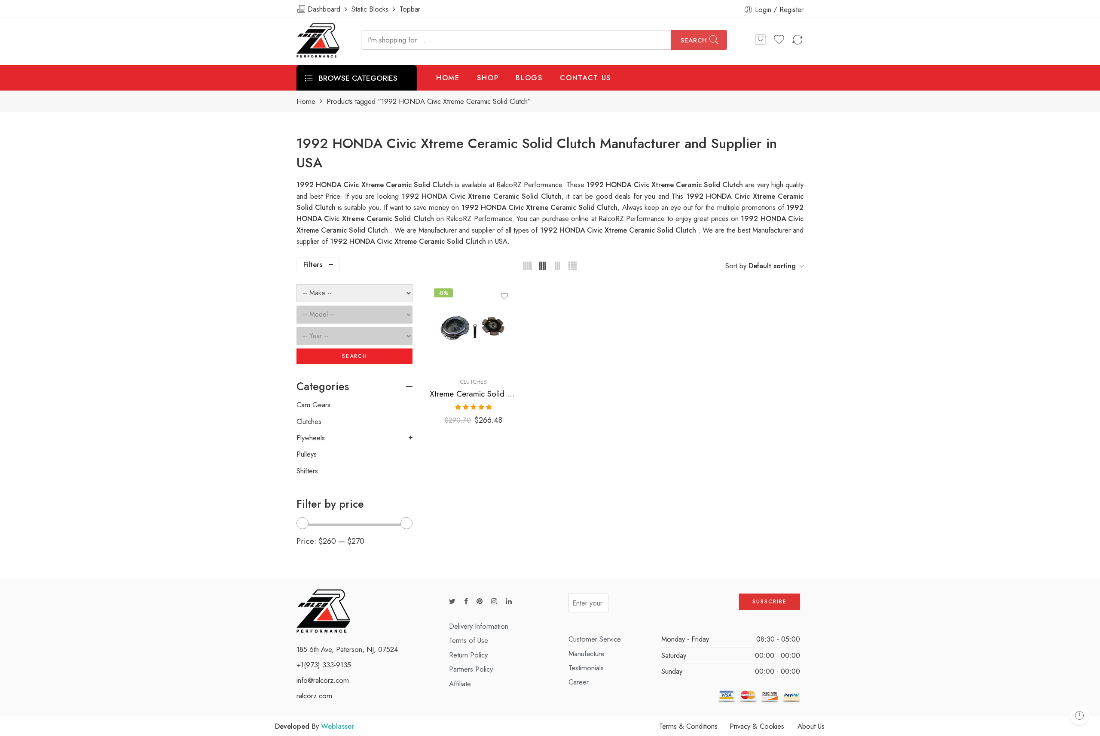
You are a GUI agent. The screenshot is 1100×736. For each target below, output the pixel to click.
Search (694, 40)
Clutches (473, 382)
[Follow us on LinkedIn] (509, 601)
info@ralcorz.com (322, 680)
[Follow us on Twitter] (452, 601)
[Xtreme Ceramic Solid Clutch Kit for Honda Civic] (473, 327)
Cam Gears (313, 404)
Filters (312, 264)
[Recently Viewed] (1079, 715)
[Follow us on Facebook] (466, 601)
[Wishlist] (504, 296)
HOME (448, 78)
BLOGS (529, 78)
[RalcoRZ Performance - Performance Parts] (317, 40)
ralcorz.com (314, 696)
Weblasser (337, 726)
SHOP (488, 78)
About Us (811, 726)
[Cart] (761, 40)
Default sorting (772, 265)
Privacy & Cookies (757, 726)
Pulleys (306, 454)
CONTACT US (585, 78)
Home (305, 101)
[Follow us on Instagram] (494, 601)
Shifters (307, 470)
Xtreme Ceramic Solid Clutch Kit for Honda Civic (473, 394)
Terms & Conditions (688, 726)
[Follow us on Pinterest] (480, 601)
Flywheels (310, 437)
